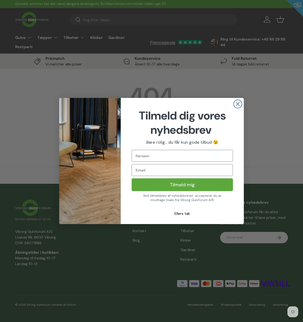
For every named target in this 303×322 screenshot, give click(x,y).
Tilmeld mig (182, 185)
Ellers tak (182, 213)
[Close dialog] (238, 104)
